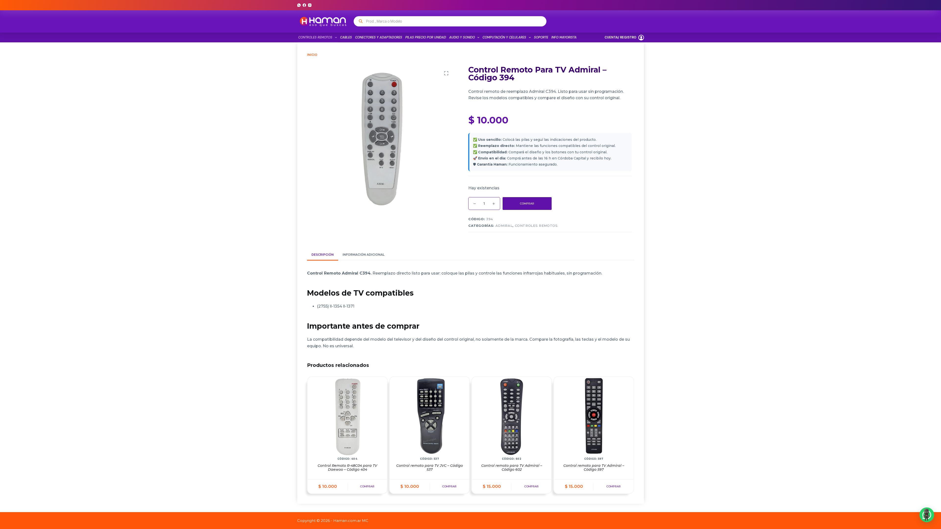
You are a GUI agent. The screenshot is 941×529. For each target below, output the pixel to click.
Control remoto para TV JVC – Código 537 (429, 467)
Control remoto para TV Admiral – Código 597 (593, 467)
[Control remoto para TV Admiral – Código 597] (593, 416)
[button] (926, 514)
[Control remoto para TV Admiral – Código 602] (511, 416)
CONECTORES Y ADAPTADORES (378, 37)
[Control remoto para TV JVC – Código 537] (429, 416)
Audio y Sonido (462, 37)
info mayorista (564, 37)
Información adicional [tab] (363, 254)
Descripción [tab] (322, 254)
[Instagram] (309, 5)
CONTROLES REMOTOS (315, 37)
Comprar (527, 203)
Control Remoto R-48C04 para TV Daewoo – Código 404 (347, 467)
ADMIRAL (504, 226)
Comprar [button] (367, 486)
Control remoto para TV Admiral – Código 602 (511, 467)
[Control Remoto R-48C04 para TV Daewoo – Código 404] (347, 416)
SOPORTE (541, 37)
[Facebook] (304, 5)
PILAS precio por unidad (425, 37)
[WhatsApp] (299, 5)
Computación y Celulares (504, 37)
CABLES (346, 37)
